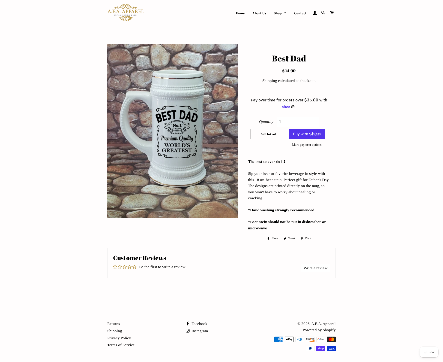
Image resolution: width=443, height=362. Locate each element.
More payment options (306, 144)
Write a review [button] (315, 268)
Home (240, 13)
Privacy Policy (119, 338)
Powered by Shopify (319, 330)
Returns (113, 324)
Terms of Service (121, 345)
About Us (259, 13)
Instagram (199, 331)
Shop (278, 13)
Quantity (266, 121)
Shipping (269, 81)
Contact (300, 13)
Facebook (199, 324)
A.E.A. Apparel (323, 324)
